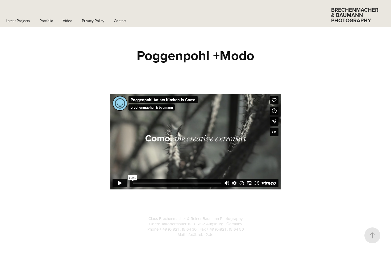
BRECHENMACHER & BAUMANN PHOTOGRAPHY (355, 15)
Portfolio (46, 20)
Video (67, 20)
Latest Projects (18, 20)
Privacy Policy (93, 20)
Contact (120, 20)
